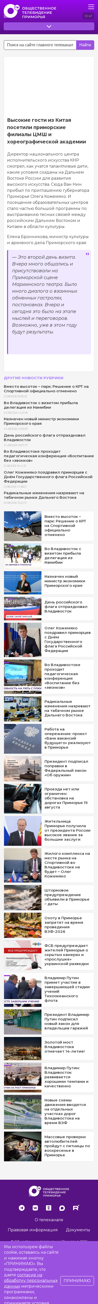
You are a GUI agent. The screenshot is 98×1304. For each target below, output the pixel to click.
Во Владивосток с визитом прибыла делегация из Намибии (41, 405)
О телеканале (49, 1219)
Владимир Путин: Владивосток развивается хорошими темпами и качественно (66, 1076)
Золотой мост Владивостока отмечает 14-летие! (64, 1047)
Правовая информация (33, 1230)
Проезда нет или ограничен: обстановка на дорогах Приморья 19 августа (66, 798)
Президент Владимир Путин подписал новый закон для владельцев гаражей (66, 1021)
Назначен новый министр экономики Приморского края (41, 421)
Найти (85, 45)
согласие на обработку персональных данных (31, 1281)
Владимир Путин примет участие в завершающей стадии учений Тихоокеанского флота (67, 989)
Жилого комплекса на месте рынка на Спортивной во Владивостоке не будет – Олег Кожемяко (67, 864)
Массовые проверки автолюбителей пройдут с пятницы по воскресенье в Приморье (67, 1145)
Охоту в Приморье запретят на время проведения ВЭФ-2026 (63, 924)
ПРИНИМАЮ (77, 1280)
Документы (78, 1230)
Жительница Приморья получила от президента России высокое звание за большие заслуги (67, 830)
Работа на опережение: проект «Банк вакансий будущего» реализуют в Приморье (67, 738)
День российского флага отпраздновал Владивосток (44, 437)
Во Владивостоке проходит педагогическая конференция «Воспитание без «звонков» (49, 456)
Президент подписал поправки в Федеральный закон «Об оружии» (66, 768)
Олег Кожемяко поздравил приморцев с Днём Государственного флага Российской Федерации (48, 477)
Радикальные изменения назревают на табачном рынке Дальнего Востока (44, 495)
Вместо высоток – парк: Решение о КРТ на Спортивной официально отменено (46, 388)
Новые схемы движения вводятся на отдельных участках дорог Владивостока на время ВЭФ (65, 1111)
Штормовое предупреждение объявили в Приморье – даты (66, 897)
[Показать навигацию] (91, 7)
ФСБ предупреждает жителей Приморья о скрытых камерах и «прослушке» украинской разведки (66, 954)
